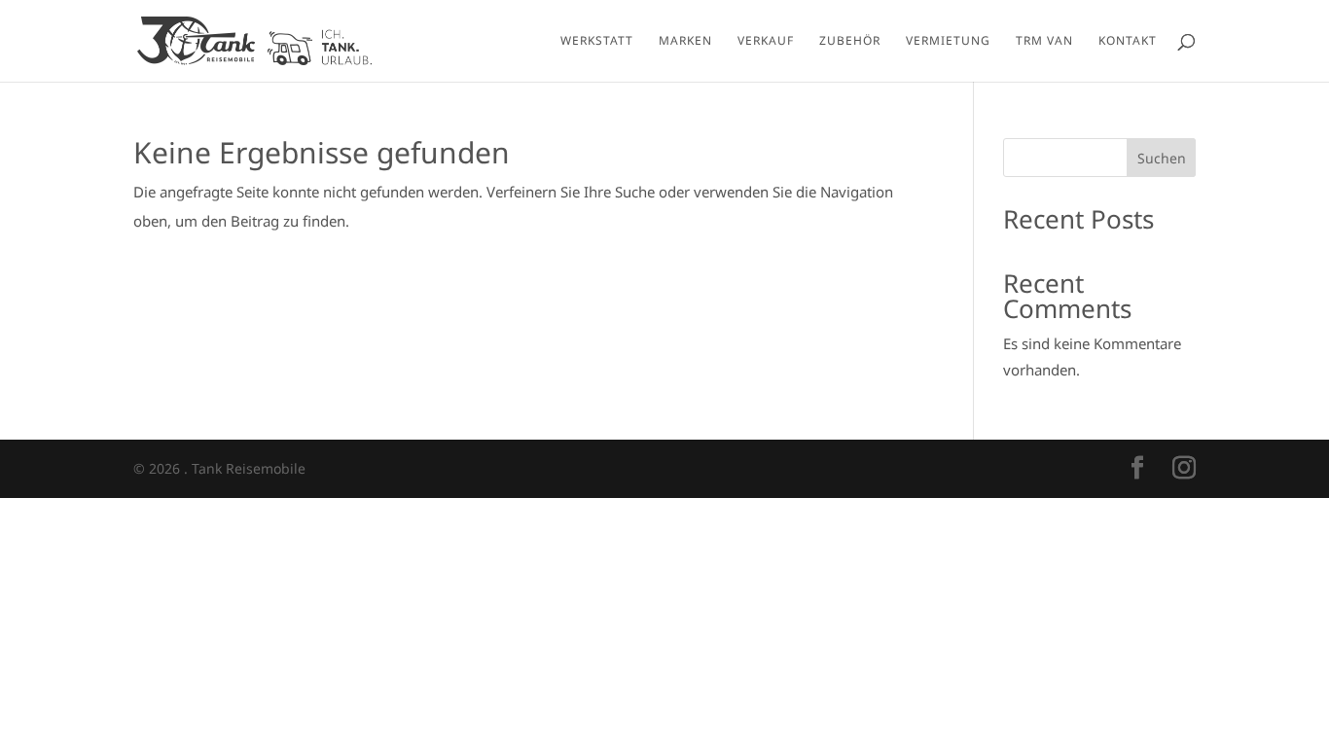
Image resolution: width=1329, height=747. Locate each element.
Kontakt (1127, 41)
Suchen (1161, 158)
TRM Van (1044, 41)
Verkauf (765, 41)
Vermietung (948, 41)
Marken (685, 41)
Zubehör (849, 41)
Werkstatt (596, 41)
